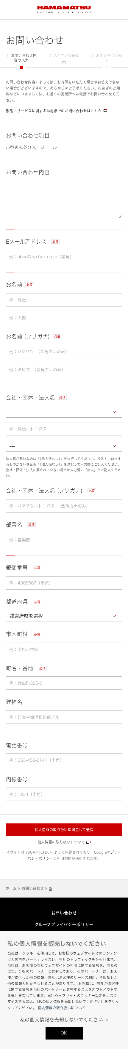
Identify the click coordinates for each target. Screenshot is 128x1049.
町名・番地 (26, 668)
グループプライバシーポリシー (64, 924)
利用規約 (64, 858)
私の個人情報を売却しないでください (61, 1020)
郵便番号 (23, 567)
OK (64, 1032)
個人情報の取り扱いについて (61, 842)
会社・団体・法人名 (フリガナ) (50, 490)
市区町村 (23, 634)
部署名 (20, 524)
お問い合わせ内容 (28, 172)
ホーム (11, 888)
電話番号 (17, 745)
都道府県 (23, 601)
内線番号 (17, 779)
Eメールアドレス (32, 241)
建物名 (14, 702)
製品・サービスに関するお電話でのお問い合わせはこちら (54, 111)
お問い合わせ (33, 888)
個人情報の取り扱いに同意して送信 (64, 830)
